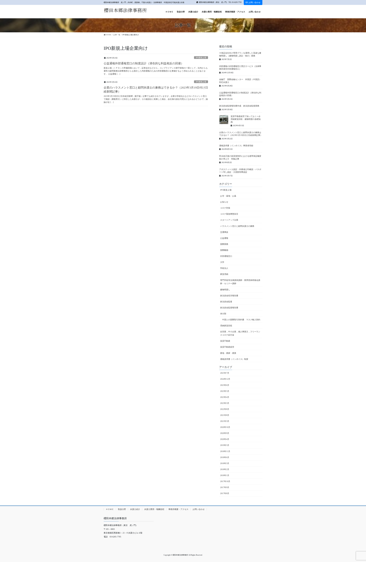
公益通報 (224, 238)
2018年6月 (224, 457)
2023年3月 (224, 403)
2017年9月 (224, 487)
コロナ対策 (225, 208)
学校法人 (224, 268)
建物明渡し (225, 290)
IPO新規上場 (201, 58)
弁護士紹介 (135, 509)
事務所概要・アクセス (178, 509)
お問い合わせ (254, 2)
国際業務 (224, 244)
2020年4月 (224, 439)
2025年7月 (224, 373)
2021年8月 (224, 415)
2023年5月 (224, 391)
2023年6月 (224, 385)
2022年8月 (224, 409)
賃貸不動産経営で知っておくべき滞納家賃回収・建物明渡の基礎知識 (246, 119)
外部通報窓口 (226, 256)
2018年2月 (224, 469)
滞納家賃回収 (226, 326)
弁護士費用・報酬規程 (154, 509)
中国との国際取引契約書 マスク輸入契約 (241, 320)
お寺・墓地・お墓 (228, 196)
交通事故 (224, 232)
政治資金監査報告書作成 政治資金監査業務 (239, 106)
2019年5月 (224, 445)
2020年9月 (224, 433)
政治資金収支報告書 (229, 296)
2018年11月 (225, 451)
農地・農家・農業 (228, 353)
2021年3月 (224, 421)
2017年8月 (224, 493)
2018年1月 (224, 475)
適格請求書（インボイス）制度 (234, 359)
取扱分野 (122, 509)
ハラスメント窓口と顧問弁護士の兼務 (237, 226)
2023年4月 (224, 397)
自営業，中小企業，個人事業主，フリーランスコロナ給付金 (240, 333)
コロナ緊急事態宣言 (229, 214)
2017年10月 (225, 481)
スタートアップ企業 (229, 220)
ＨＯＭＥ (110, 509)
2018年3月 (224, 463)
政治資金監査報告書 (229, 308)
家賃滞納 (224, 274)
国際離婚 (224, 250)
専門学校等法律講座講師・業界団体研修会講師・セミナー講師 (240, 282)
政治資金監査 (226, 302)
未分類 (223, 314)
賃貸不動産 (225, 341)
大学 (222, 262)
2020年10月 (225, 427)
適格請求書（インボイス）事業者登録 (236, 146)
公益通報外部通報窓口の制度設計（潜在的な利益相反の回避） (144, 63)
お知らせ (224, 202)
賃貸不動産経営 (227, 347)
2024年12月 (225, 379)
